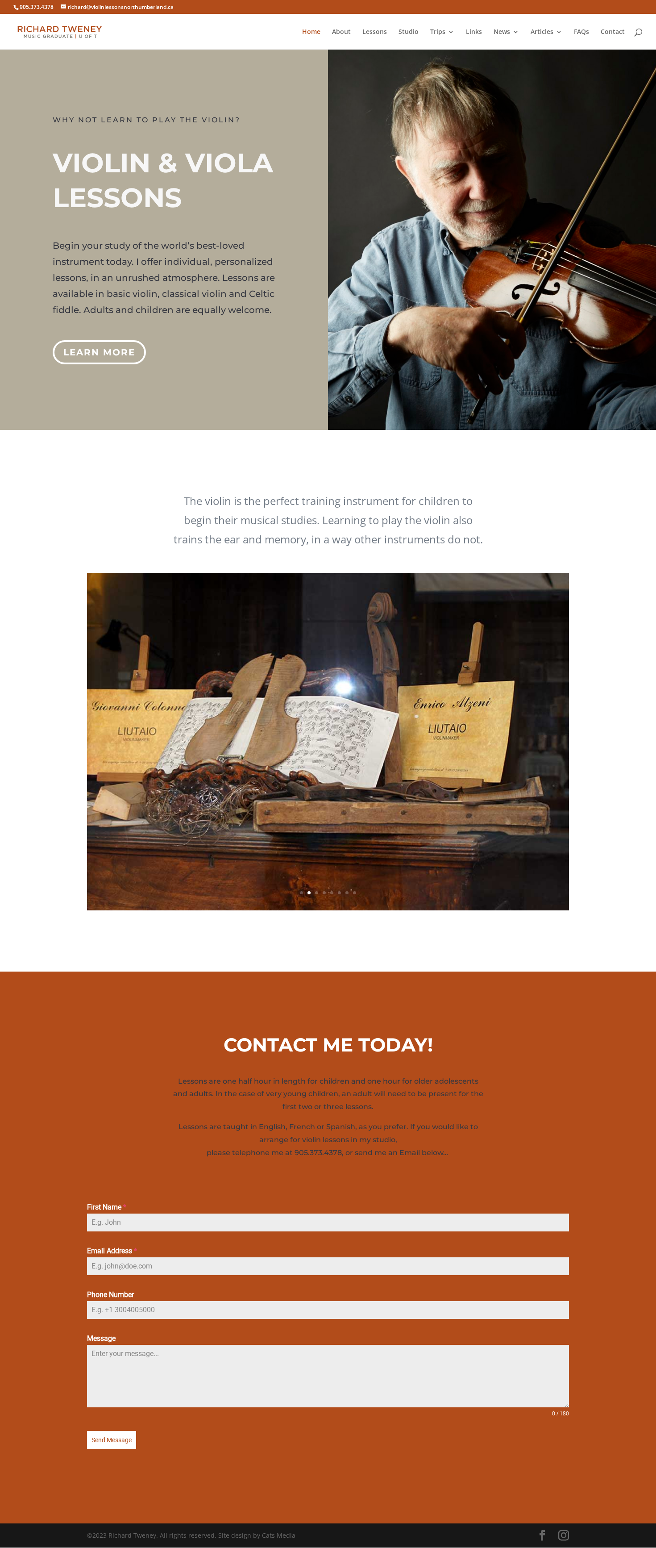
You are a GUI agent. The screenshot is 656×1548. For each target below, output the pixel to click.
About (341, 32)
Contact (613, 32)
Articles (542, 32)
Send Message (111, 1440)
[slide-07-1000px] (328, 908)
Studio (409, 32)
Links (474, 32)
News (502, 32)
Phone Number (110, 1294)
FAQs (581, 32)
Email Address (112, 1251)
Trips (437, 32)
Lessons (374, 32)
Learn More (99, 352)
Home (311, 32)
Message (101, 1338)
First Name (106, 1207)
